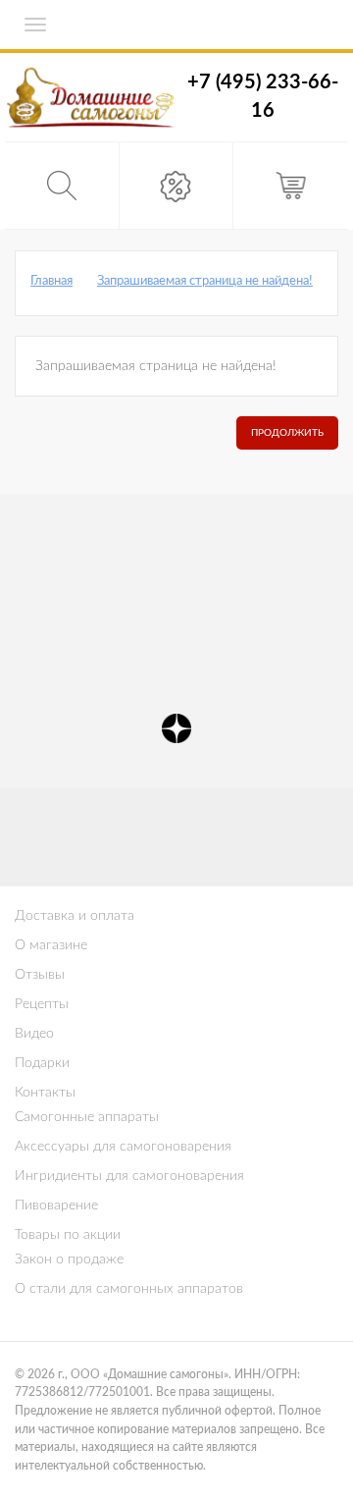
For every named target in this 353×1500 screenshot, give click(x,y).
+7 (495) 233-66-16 (262, 97)
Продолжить (287, 433)
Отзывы (40, 975)
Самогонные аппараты (87, 1117)
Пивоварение (56, 1205)
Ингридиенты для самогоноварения (129, 1176)
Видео (34, 1034)
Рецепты (42, 1004)
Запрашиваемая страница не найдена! (205, 281)
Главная (51, 281)
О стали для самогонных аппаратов (129, 1289)
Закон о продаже (69, 1259)
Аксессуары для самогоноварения (123, 1146)
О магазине (51, 945)
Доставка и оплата (74, 916)
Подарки (42, 1063)
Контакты (45, 1092)
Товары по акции (68, 1235)
